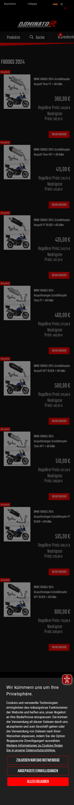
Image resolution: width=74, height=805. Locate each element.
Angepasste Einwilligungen (38, 771)
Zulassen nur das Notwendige (38, 760)
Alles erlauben (38, 781)
